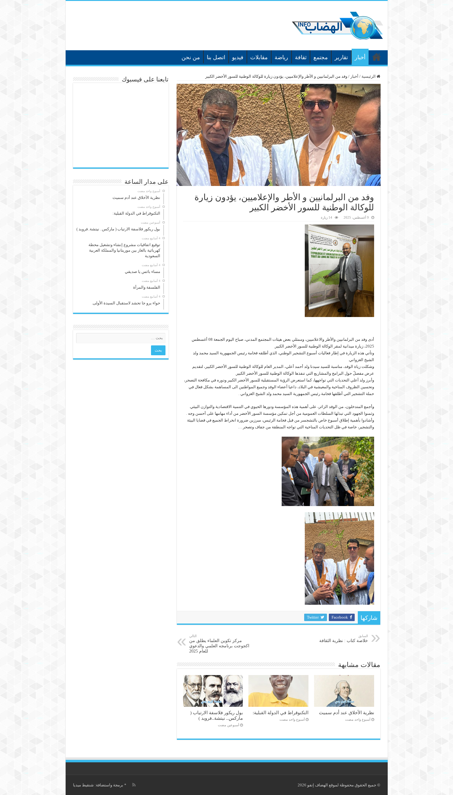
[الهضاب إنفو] (337, 24)
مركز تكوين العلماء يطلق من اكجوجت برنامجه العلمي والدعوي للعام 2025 (219, 643)
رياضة (281, 57)
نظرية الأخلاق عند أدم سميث (346, 712)
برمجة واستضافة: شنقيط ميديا (98, 785)
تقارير (341, 57)
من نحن (191, 57)
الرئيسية (377, 56)
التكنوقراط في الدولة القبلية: (280, 712)
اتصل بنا (216, 57)
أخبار (360, 57)
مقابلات (259, 57)
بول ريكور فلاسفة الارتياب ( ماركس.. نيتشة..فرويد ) (216, 715)
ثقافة (301, 57)
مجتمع (320, 57)
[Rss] (134, 785)
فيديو (237, 57)
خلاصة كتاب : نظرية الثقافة (343, 638)
